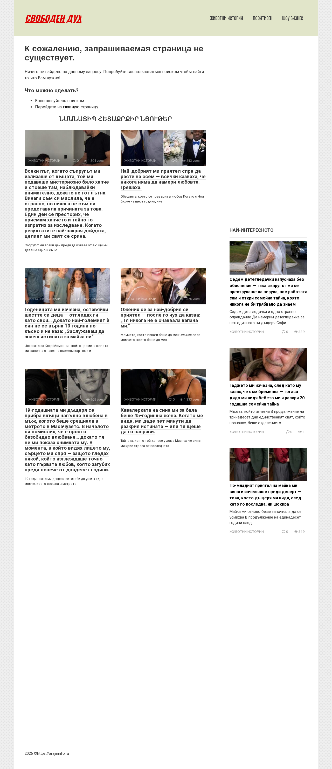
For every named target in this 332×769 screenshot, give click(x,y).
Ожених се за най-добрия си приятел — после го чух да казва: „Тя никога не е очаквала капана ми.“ (160, 317)
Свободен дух (53, 18)
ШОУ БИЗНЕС (292, 18)
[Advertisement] (268, 134)
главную (71, 106)
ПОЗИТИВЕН (262, 18)
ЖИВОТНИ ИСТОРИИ (226, 18)
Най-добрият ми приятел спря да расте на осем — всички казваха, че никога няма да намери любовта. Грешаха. (163, 179)
